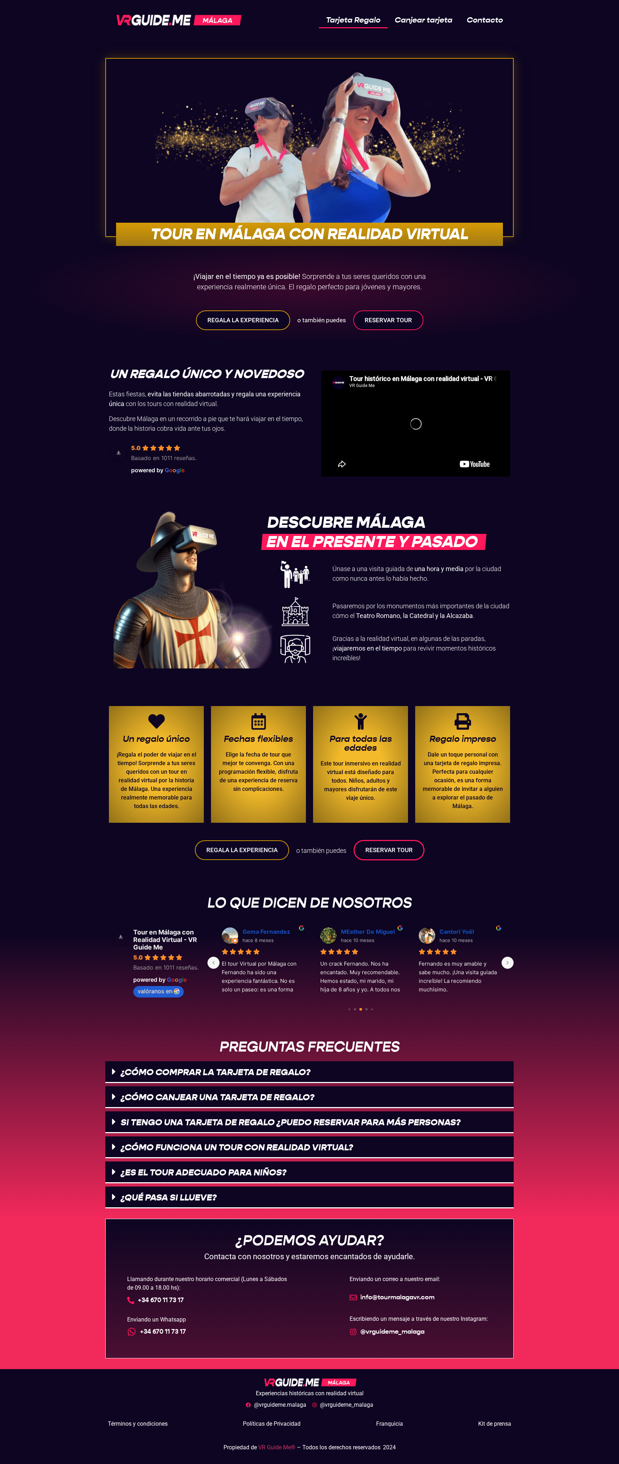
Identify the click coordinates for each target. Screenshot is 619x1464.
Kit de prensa (494, 1423)
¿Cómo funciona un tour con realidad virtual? (237, 1147)
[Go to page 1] (349, 1009)
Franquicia (389, 1423)
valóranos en (155, 991)
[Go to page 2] (355, 1009)
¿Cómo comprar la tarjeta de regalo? (216, 1072)
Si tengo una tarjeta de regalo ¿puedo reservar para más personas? (291, 1122)
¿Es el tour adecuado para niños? (204, 1172)
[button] (309, 1072)
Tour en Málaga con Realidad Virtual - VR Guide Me (165, 939)
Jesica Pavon (458, 931)
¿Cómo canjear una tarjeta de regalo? (218, 1097)
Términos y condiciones (138, 1423)
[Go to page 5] (372, 1009)
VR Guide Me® (277, 1447)
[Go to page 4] (366, 1009)
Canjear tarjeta (423, 20)
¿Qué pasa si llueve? (169, 1197)
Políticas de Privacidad (272, 1423)
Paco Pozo (355, 931)
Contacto (485, 20)
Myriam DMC (261, 931)
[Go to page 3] (360, 1009)
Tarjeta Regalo (353, 20)
